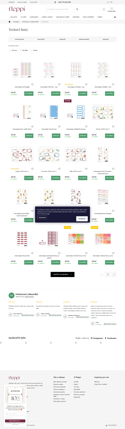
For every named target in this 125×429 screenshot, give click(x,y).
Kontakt (76, 382)
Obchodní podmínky (59, 392)
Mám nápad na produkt (60, 382)
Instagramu (98, 338)
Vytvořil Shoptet (112, 425)
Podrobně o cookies (59, 399)
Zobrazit (29, 136)
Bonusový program (79, 394)
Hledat (77, 9)
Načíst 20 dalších (61, 274)
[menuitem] (14, 17)
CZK (111, 2)
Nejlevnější (41, 39)
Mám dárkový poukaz (59, 401)
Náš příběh (11, 2)
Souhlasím (82, 219)
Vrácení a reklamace (59, 389)
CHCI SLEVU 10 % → (15, 421)
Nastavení (42, 217)
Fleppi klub (77, 397)
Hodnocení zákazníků (59, 387)
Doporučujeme (19, 39)
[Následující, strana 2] (107, 274)
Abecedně (106, 39)
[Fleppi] (14, 378)
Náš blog (96, 382)
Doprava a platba (22, 2)
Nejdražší (62, 39)
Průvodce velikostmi (79, 392)
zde (48, 214)
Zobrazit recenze (29, 297)
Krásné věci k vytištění (100, 384)
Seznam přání (33, 2)
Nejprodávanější (84, 39)
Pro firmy (76, 387)
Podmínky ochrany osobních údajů (61, 395)
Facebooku (111, 338)
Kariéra (76, 384)
